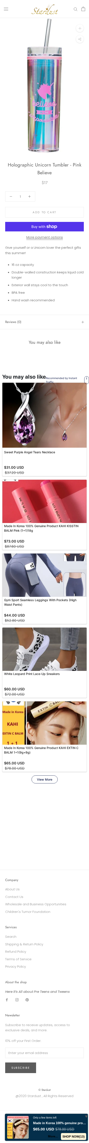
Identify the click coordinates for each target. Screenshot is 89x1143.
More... (53, 1136)
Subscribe (20, 1068)
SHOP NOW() (73, 1136)
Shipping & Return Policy (24, 944)
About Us (12, 889)
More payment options (44, 237)
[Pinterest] (27, 999)
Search (10, 936)
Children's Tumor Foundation (27, 911)
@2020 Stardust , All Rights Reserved (44, 1096)
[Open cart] (83, 9)
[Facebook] (6, 999)
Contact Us (14, 896)
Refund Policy (15, 951)
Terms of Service (18, 959)
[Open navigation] (6, 9)
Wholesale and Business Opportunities (35, 904)
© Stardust (44, 1090)
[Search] (76, 9)
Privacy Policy (15, 966)
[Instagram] (17, 999)
